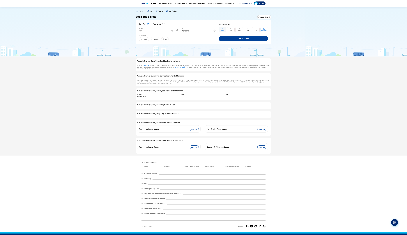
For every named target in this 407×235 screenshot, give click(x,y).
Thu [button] (247, 30)
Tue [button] (231, 30)
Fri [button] (256, 30)
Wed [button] (239, 30)
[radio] (144, 24)
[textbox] (156, 30)
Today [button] (222, 30)
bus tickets (147, 65)
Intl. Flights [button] (173, 11)
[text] (203, 10)
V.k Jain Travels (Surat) (181, 67)
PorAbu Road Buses (217, 129)
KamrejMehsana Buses (218, 147)
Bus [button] (151, 11)
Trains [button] (160, 11)
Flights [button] (141, 11)
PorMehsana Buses (149, 129)
